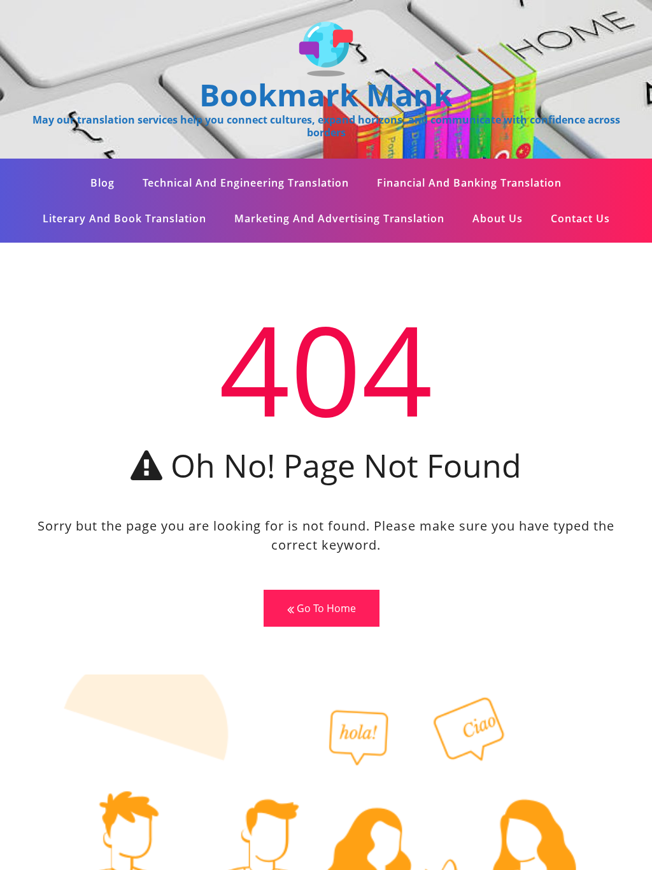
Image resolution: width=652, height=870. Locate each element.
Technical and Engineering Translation (246, 183)
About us (497, 218)
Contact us (580, 218)
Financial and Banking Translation (469, 183)
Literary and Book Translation (124, 218)
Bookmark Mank (326, 94)
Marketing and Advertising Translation (339, 218)
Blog (102, 183)
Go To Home (325, 608)
